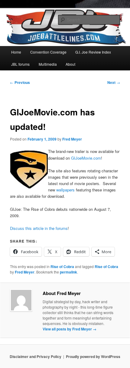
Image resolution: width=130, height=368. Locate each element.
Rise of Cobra (62, 266)
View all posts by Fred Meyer (69, 329)
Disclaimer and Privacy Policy (35, 356)
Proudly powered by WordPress (93, 356)
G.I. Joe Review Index (93, 52)
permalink (68, 272)
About (70, 64)
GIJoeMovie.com (86, 158)
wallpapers (65, 190)
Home (16, 52)
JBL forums (20, 64)
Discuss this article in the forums (39, 228)
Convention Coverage (48, 52)
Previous (20, 82)
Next (113, 82)
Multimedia (48, 64)
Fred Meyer (72, 139)
